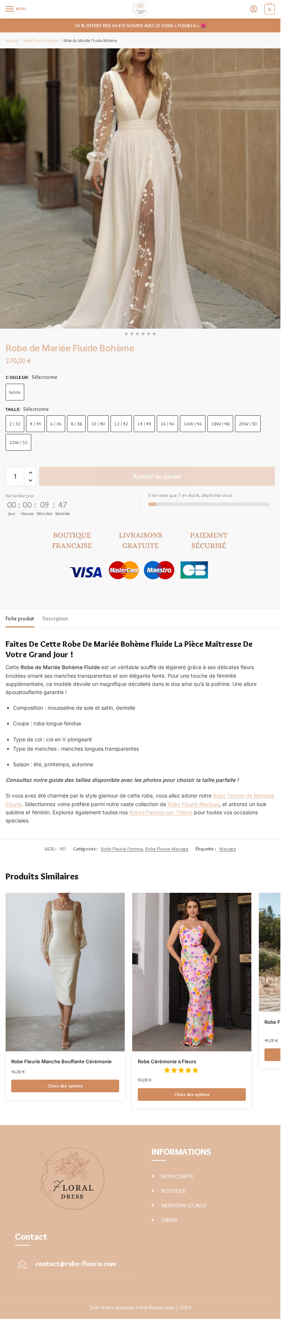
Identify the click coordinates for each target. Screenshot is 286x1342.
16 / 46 (167, 423)
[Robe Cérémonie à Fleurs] (191, 972)
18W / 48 (220, 423)
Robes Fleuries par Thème (161, 812)
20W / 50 (248, 423)
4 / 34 (35, 423)
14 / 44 (144, 423)
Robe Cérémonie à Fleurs (167, 1061)
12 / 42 (121, 423)
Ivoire (14, 392)
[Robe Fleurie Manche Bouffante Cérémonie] (65, 972)
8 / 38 (76, 423)
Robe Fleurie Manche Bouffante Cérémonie (61, 1061)
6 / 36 (55, 423)
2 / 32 (14, 423)
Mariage (227, 848)
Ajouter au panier (157, 476)
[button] (30, 472)
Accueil (12, 40)
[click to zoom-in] (140, 188)
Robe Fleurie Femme (40, 40)
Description (55, 618)
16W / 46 (193, 423)
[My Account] (253, 9)
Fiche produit (20, 618)
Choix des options (65, 1086)
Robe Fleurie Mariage (193, 804)
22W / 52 (18, 442)
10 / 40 (98, 423)
